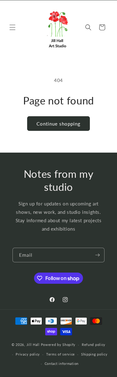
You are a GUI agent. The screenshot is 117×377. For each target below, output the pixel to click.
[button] (12, 27)
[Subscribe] (97, 255)
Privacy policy (28, 354)
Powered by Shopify (58, 345)
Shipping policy (94, 354)
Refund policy (93, 345)
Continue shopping (58, 123)
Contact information (62, 363)
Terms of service (60, 354)
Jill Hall (33, 345)
